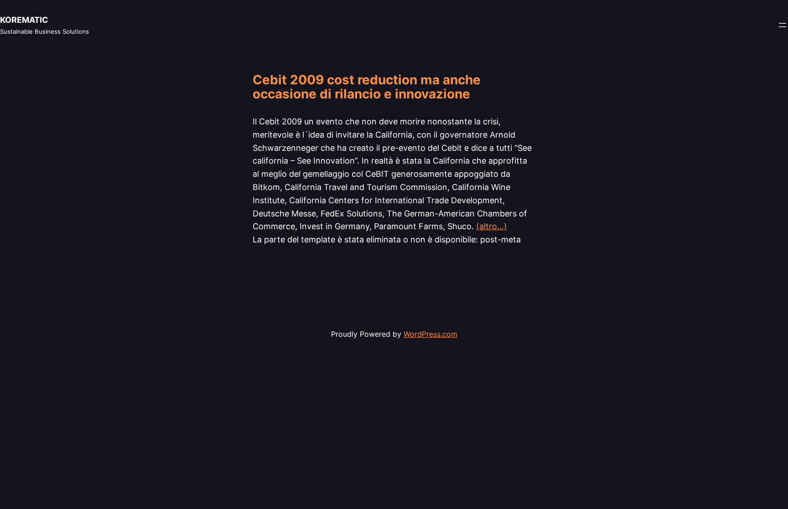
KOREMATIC (24, 20)
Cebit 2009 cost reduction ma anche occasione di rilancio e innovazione (367, 87)
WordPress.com (430, 334)
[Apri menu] (782, 25)
